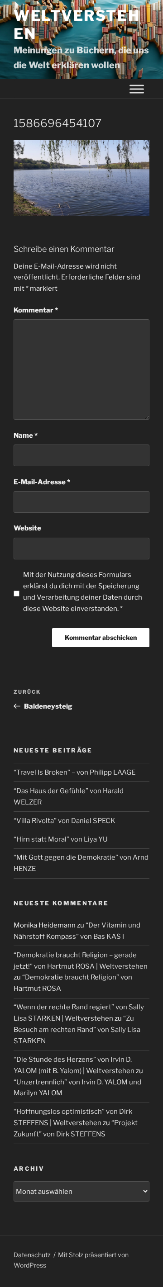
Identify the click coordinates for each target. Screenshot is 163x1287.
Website (27, 528)
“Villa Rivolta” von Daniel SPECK (64, 821)
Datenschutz (32, 1255)
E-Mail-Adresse (42, 482)
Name (26, 435)
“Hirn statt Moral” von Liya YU (61, 839)
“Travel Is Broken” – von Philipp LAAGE (74, 772)
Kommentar (36, 310)
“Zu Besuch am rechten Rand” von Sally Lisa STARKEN (77, 1029)
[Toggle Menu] (136, 89)
